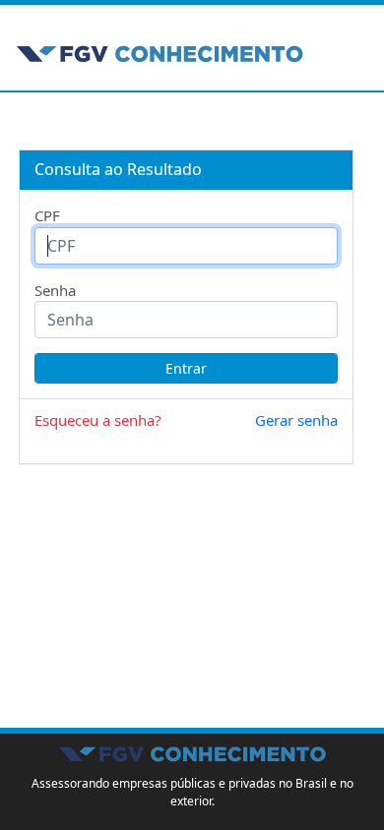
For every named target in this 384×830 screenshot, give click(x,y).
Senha (55, 290)
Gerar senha (296, 420)
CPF (47, 215)
